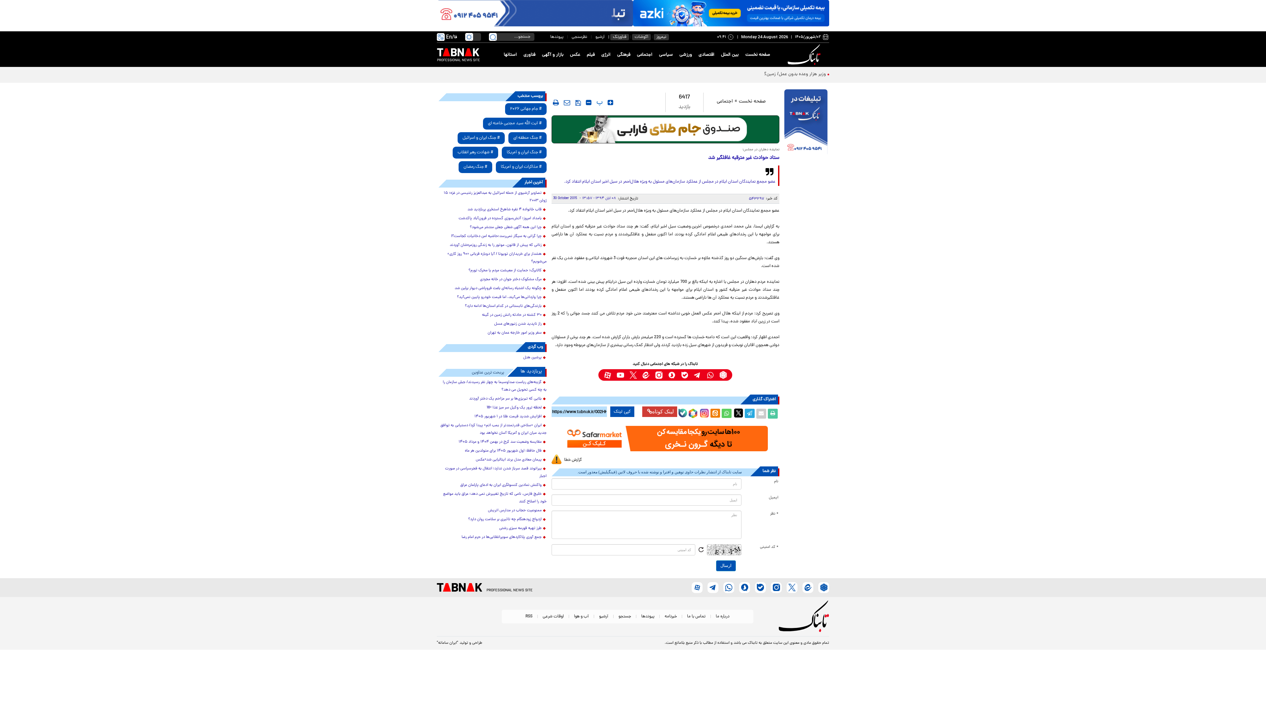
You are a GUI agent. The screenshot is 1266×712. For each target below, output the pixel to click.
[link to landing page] (805, 55)
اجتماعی (644, 54)
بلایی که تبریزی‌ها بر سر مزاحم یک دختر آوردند (505, 399)
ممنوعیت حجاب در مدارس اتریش (515, 511)
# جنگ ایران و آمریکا (524, 152)
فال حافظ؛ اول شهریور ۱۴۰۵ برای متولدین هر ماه (503, 451)
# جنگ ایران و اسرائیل (481, 138)
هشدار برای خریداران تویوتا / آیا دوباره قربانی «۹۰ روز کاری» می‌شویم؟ (497, 258)
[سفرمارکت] (665, 438)
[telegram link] (697, 375)
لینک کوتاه (663, 411)
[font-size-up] (610, 102)
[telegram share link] (750, 414)
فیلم (591, 54)
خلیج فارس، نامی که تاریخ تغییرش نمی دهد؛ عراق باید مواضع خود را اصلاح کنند (495, 498)
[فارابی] (665, 129)
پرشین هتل (532, 358)
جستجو (624, 616)
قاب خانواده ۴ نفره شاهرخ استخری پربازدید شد (504, 210)
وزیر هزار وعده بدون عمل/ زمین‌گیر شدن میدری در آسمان (771, 74)
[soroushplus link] (672, 375)
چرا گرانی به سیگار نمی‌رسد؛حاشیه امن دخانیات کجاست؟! (496, 236)
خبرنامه (671, 616)
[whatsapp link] (710, 375)
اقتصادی (706, 54)
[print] (555, 102)
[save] (578, 102)
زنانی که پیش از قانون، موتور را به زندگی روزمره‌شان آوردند (496, 245)
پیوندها (556, 37)
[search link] (493, 37)
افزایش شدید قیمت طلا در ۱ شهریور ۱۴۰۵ (508, 417)
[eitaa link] (646, 375)
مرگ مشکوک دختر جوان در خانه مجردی (511, 279)
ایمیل (773, 498)
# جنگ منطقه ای (527, 138)
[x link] (633, 375)
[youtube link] (620, 375)
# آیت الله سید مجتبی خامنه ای (515, 123)
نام (776, 482)
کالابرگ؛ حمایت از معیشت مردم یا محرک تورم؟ (505, 271)
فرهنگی (623, 54)
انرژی (606, 54)
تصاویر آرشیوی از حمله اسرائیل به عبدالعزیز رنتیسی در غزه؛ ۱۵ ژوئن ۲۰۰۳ (495, 197)
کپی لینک (622, 411)
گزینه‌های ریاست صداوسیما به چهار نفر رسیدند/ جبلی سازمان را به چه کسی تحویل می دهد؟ (495, 386)
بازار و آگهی (552, 54)
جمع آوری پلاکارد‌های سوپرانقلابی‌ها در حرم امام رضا (502, 537)
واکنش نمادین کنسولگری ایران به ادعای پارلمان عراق (501, 485)
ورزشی (685, 54)
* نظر (774, 514)
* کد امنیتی (769, 547)
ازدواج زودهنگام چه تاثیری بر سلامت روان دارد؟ (505, 519)
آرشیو (600, 37)
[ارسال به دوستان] (761, 414)
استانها (510, 54)
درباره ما (723, 616)
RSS (529, 616)
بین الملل (730, 54)
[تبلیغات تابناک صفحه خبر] (806, 122)
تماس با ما (696, 616)
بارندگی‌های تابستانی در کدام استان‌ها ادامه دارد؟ (503, 306)
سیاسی (666, 54)
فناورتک (619, 37)
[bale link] (684, 375)
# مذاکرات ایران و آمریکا (521, 167)
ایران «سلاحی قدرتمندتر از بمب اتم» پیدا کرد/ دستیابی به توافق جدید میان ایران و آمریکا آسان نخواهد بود (493, 429)
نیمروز (661, 37)
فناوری (529, 54)
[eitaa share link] (715, 414)
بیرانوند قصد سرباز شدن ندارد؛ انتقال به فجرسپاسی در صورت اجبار (496, 472)
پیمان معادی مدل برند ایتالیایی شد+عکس (509, 460)
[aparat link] (607, 375)
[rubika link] (723, 375)
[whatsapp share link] (727, 414)
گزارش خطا (573, 460)
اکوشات (641, 37)
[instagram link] (659, 375)
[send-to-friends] (567, 102)
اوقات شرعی (553, 616)
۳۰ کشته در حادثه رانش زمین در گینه (512, 315)
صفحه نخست (757, 54)
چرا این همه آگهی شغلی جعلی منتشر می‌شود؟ (506, 227)
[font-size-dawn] (588, 102)
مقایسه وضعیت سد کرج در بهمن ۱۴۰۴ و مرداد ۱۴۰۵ (500, 442)
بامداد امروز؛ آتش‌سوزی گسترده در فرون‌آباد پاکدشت (500, 219)
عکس (575, 54)
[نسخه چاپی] (773, 414)
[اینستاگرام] (703, 412)
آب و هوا (581, 616)
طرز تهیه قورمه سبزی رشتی (520, 528)
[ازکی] (731, 13)
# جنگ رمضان (475, 167)
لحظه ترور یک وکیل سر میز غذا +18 (514, 408)
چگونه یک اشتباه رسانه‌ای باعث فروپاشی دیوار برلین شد (498, 288)
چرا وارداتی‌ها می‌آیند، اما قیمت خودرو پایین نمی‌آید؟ (499, 297)
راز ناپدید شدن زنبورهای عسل (518, 324)
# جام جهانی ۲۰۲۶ (526, 109)
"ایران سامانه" (447, 643)
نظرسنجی (579, 37)
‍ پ (599, 102)
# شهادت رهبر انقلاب (475, 152)
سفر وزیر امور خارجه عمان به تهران (515, 333)
